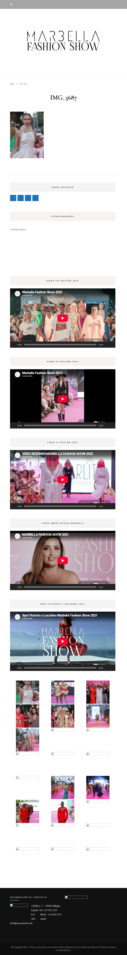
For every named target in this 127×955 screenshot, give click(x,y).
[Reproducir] (14, 344)
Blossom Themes (99, 947)
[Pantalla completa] (111, 344)
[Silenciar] (106, 344)
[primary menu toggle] (12, 4)
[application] (62, 318)
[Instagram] (13, 198)
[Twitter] (28, 198)
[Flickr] (35, 198)
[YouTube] (21, 198)
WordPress (65, 950)
